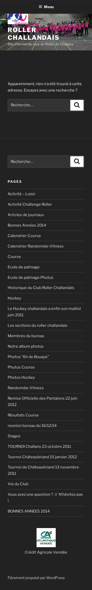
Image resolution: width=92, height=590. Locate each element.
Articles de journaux (26, 215)
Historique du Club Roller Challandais (41, 287)
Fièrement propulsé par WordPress (36, 577)
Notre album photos (26, 346)
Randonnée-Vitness (26, 388)
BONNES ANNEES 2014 (29, 511)
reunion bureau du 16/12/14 (32, 425)
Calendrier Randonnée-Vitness (36, 246)
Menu (49, 7)
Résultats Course (23, 415)
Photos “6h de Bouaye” (28, 357)
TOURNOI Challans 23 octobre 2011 (39, 446)
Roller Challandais (34, 33)
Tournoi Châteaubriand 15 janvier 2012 (42, 457)
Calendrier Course (24, 235)
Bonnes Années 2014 (27, 225)
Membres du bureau (26, 336)
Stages (14, 436)
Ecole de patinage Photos (30, 277)
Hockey (14, 298)
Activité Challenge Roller (30, 204)
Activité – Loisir (22, 194)
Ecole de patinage (24, 267)
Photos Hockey (21, 377)
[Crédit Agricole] (46, 546)
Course (14, 256)
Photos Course (21, 367)
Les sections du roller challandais (37, 325)
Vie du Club (18, 484)
